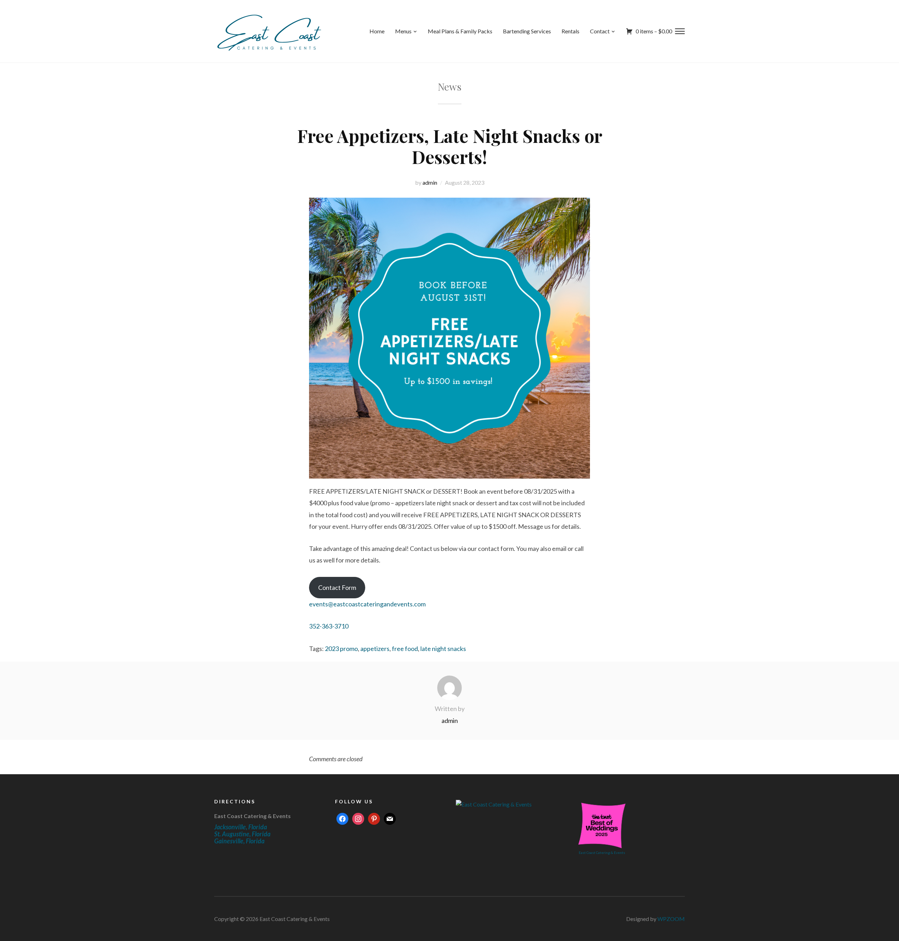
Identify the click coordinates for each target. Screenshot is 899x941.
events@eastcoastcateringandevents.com (367, 604)
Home (377, 31)
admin (429, 182)
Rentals (570, 31)
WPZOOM (671, 918)
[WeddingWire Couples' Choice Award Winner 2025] (494, 803)
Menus (403, 31)
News (449, 86)
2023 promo (341, 648)
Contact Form (337, 587)
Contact (600, 31)
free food (405, 648)
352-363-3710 (328, 626)
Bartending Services (527, 31)
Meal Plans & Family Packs (460, 31)
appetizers (374, 648)
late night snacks (443, 648)
